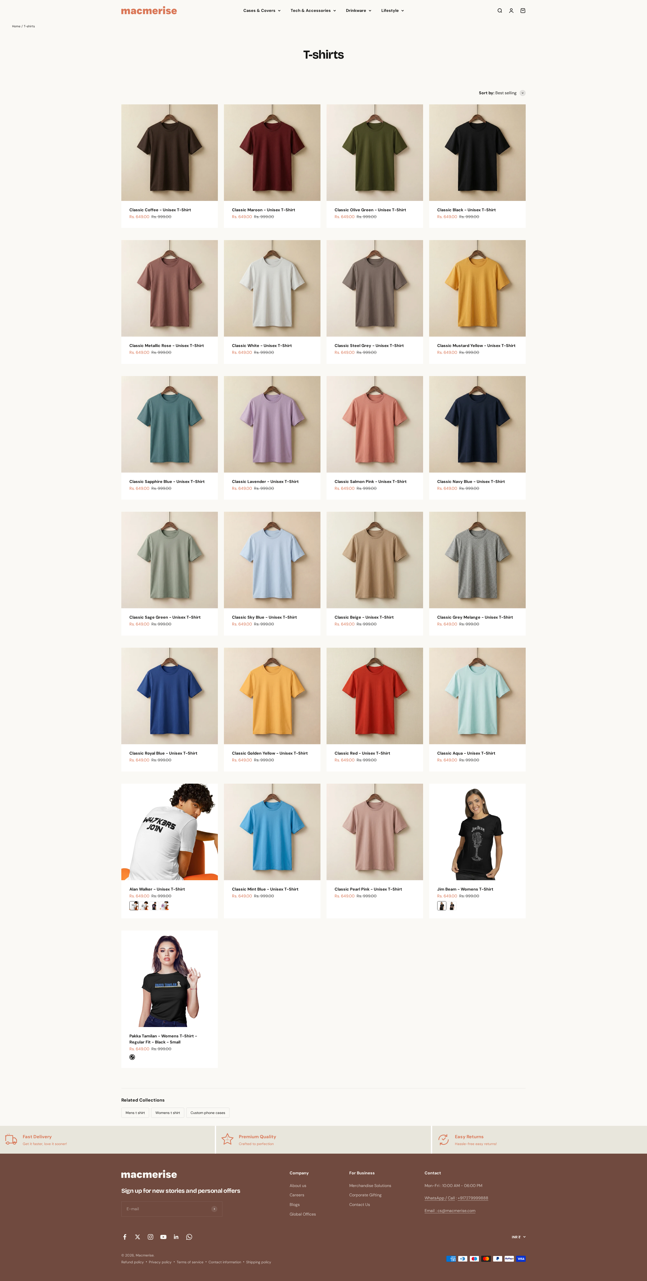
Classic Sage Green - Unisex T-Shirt (165, 617)
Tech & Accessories (311, 10)
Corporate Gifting (365, 1195)
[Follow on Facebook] (124, 1236)
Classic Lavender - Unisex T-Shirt (265, 481)
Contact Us (359, 1204)
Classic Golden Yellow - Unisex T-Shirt (270, 753)
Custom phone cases (208, 1112)
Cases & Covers (259, 10)
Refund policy (132, 1262)
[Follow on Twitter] (137, 1236)
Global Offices (303, 1214)
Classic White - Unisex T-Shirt (262, 345)
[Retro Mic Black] (441, 905)
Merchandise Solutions (370, 1185)
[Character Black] (451, 905)
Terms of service (190, 1262)
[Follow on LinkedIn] (176, 1236)
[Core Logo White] (144, 905)
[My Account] (511, 10)
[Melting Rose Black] (154, 905)
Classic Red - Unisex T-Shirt (362, 753)
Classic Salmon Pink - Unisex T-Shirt (371, 481)
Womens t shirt (167, 1112)
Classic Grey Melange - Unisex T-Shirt (475, 617)
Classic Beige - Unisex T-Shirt (364, 617)
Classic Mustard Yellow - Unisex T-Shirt (476, 345)
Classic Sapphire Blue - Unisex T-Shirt (167, 481)
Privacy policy (160, 1262)
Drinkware (356, 10)
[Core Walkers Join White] (133, 905)
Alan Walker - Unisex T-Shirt (157, 889)
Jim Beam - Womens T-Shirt (465, 889)
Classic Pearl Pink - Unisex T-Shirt (368, 889)
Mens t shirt (135, 1112)
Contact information (225, 1262)
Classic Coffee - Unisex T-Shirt (160, 210)
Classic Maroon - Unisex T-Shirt (263, 210)
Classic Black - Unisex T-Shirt (466, 210)
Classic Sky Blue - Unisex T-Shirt (264, 617)
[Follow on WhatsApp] (189, 1236)
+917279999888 (473, 1198)
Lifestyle (390, 10)
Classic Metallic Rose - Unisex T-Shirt (166, 345)
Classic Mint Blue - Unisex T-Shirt (265, 889)
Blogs (295, 1204)
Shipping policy (258, 1262)
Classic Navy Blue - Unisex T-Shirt (471, 481)
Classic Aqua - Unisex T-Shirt (466, 753)
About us (298, 1185)
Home (16, 26)
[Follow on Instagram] (150, 1236)
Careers (297, 1195)
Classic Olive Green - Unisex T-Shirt (370, 210)
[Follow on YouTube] (163, 1236)
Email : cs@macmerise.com (450, 1210)
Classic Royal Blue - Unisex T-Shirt (163, 753)
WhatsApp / (436, 1198)
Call (451, 1198)
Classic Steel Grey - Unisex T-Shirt (369, 345)
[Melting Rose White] (164, 905)
